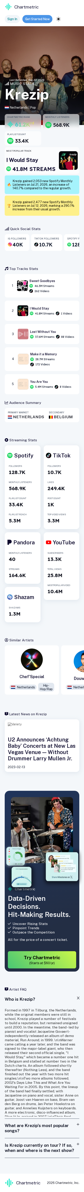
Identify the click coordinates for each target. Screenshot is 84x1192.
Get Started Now (37, 19)
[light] (58, 19)
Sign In (12, 19)
